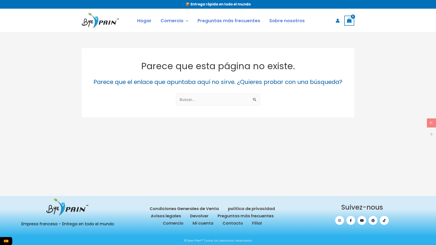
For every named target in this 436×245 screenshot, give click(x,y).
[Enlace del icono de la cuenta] (338, 21)
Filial (257, 223)
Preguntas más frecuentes (246, 216)
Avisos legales (166, 216)
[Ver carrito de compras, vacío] (349, 21)
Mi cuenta (203, 223)
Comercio (173, 223)
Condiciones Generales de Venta (184, 208)
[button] (185, 21)
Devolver (199, 216)
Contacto (233, 223)
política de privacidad (251, 208)
